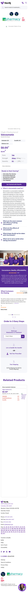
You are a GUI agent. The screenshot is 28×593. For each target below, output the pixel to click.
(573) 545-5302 (7, 522)
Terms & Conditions (6, 562)
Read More (16, 303)
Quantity (5, 161)
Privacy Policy (4, 565)
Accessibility (4, 547)
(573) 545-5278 (8, 517)
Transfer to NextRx (6, 537)
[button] (8, 314)
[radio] (13, 155)
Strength (5, 158)
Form (4, 155)
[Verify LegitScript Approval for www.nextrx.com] (11, 14)
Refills (2, 540)
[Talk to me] (22, 587)
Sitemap (3, 559)
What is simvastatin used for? (13, 188)
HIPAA (2, 567)
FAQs (2, 542)
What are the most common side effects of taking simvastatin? (12, 223)
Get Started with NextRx (14, 184)
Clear (3, 166)
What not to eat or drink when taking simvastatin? (13, 239)
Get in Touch (4, 545)
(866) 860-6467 (10, 519)
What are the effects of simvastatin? (11, 229)
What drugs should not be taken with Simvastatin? (14, 234)
